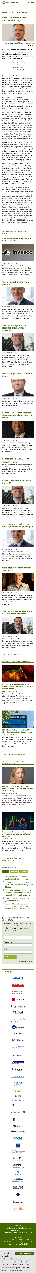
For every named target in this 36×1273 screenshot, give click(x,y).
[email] (22, 70)
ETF (18, 65)
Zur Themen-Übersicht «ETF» (15, 754)
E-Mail (7, 949)
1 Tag (5, 872)
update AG (19, 1244)
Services (6, 13)
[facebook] (16, 70)
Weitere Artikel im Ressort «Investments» (14, 762)
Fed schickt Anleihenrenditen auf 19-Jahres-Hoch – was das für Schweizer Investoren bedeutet (18, 906)
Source (25, 13)
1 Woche (14, 872)
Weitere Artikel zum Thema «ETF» (16, 661)
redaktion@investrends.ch (13, 1232)
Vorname (8, 935)
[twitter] (19, 70)
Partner (16, 13)
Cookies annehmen (24, 1253)
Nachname (8, 942)
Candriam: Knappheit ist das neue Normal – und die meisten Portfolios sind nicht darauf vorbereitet (18, 892)
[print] (26, 70)
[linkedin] (10, 70)
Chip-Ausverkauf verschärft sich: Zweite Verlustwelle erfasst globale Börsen (19, 884)
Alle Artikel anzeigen (13, 655)
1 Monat (24, 872)
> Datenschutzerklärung (21, 1271)
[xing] (13, 70)
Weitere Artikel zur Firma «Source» (14, 232)
